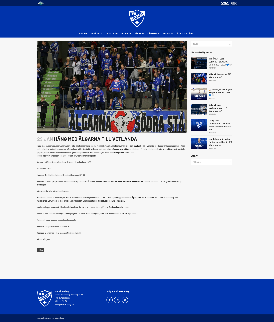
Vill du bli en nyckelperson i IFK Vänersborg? (218, 107)
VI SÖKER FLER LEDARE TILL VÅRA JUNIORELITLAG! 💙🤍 (220, 61)
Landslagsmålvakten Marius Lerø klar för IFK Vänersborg (220, 142)
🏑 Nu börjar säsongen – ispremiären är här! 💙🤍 (220, 92)
